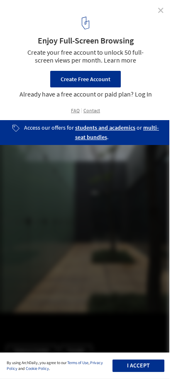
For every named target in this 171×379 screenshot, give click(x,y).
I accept (138, 366)
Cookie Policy (37, 369)
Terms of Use (77, 363)
